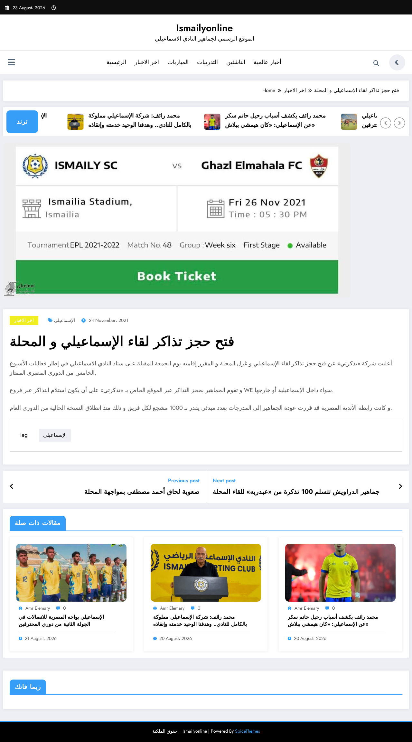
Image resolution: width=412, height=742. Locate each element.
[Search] (376, 63)
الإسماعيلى (64, 320)
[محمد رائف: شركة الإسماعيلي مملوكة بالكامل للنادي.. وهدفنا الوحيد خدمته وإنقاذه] (206, 572)
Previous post (184, 480)
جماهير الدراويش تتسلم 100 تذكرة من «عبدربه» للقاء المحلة (296, 491)
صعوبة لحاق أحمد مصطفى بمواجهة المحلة (142, 491)
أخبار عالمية (267, 62)
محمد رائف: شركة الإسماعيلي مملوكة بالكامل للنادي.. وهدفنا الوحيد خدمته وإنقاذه (132, 120)
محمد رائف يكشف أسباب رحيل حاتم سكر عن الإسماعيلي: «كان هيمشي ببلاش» (268, 120)
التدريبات (207, 62)
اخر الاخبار (147, 62)
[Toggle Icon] (11, 63)
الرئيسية (116, 62)
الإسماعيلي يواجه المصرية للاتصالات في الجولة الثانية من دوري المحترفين (61, 621)
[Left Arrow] (385, 123)
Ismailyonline (204, 28)
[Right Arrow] (399, 123)
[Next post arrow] (400, 487)
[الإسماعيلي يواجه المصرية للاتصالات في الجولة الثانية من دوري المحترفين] (71, 572)
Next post (224, 480)
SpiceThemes (247, 731)
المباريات (178, 62)
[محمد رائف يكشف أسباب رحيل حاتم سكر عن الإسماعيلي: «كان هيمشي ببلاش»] (340, 572)
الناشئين (235, 62)
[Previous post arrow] (12, 487)
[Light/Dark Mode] (397, 62)
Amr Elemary (37, 608)
